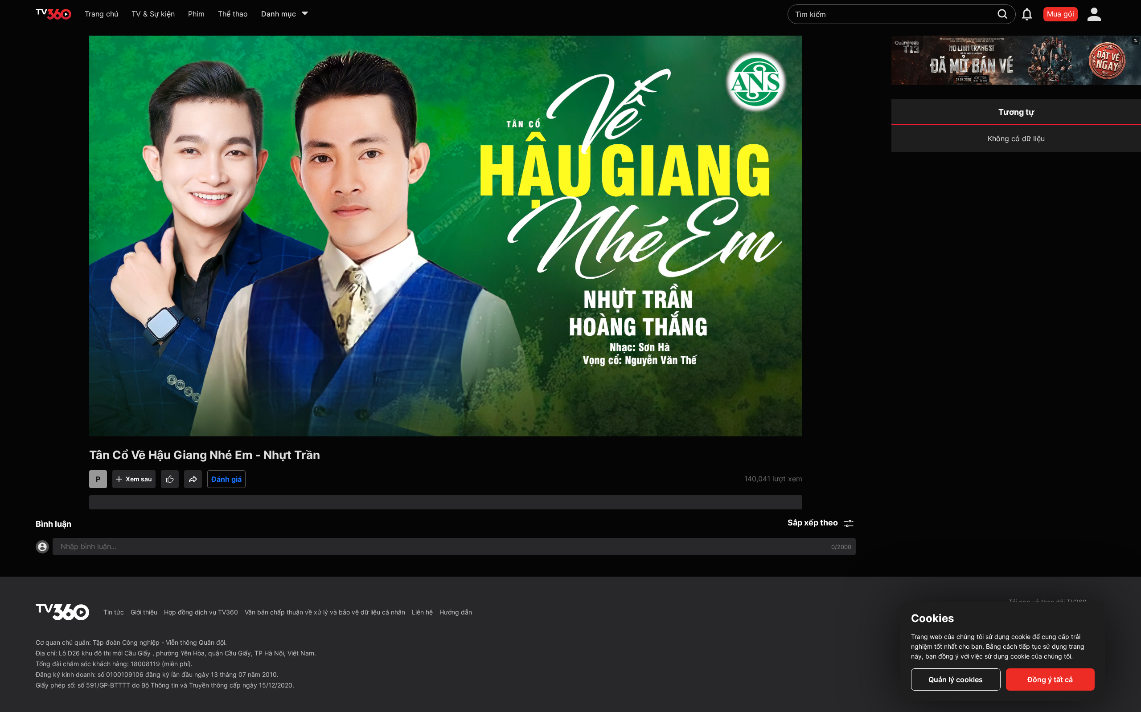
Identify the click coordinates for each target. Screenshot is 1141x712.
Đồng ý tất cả (1050, 679)
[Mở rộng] (779, 427)
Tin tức (113, 612)
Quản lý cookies (955, 679)
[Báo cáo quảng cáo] (1135, 41)
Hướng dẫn (455, 612)
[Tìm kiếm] (1002, 13)
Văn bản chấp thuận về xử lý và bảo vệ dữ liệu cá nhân (325, 612)
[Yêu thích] (170, 479)
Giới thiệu (144, 612)
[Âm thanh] (134, 427)
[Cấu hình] (758, 427)
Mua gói (1060, 13)
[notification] (1027, 14)
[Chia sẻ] (193, 479)
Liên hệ (422, 612)
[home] (53, 14)
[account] (1094, 14)
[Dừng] (112, 427)
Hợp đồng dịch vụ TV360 (201, 612)
